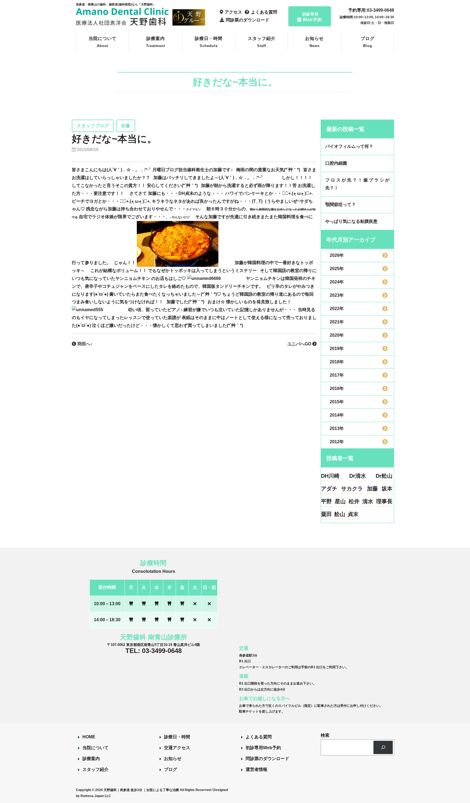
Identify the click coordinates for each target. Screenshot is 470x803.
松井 (354, 501)
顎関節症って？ (340, 204)
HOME (88, 737)
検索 (325, 735)
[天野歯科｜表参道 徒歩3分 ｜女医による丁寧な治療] (123, 23)
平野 (326, 501)
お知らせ (314, 42)
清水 (367, 501)
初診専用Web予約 (263, 747)
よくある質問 (259, 737)
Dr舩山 (384, 476)
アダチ (329, 489)
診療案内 (155, 42)
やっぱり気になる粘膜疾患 (351, 221)
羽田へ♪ (84, 344)
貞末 (353, 514)
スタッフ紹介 (262, 42)
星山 (340, 501)
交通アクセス (177, 747)
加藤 (372, 489)
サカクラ (352, 489)
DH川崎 (330, 476)
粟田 (326, 514)
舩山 (339, 514)
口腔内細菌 (336, 163)
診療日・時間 (208, 42)
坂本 (387, 489)
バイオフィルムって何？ (349, 146)
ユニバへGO (299, 344)
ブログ (368, 42)
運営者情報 (256, 769)
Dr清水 (357, 476)
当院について (102, 42)
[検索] (383, 747)
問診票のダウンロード (267, 758)
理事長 (384, 501)
